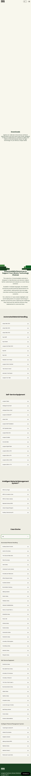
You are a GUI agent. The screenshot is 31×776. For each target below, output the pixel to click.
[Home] (3, 1)
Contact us (26, 773)
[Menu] (29, 1)
